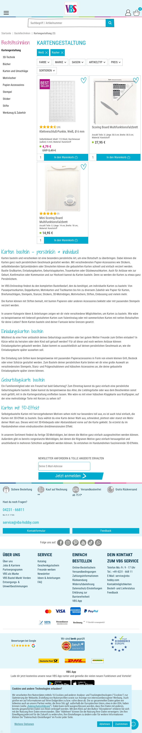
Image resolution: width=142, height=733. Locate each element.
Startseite (6, 33)
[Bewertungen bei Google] (23, 643)
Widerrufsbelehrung (83, 584)
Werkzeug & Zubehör (14, 112)
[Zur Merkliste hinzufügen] (84, 80)
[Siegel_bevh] (73, 645)
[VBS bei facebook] (60, 542)
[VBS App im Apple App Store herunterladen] (83, 683)
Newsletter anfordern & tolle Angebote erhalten (71, 458)
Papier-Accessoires (13, 85)
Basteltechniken (22, 33)
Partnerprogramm (13, 569)
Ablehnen (104, 724)
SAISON (76, 62)
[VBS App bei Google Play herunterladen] (59, 683)
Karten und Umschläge (15, 71)
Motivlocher (9, 78)
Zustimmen (121, 724)
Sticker (6, 98)
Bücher (7, 64)
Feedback (105, 530)
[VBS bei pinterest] (75, 542)
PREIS (114, 62)
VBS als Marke (11, 573)
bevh (73, 638)
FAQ (40, 582)
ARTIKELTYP (95, 62)
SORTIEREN (45, 70)
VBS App (77, 601)
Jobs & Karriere (11, 565)
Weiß (41, 52)
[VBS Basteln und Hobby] (71, 8)
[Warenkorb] (136, 12)
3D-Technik (9, 57)
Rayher (56, 52)
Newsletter (44, 573)
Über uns (8, 561)
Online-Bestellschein (83, 567)
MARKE (59, 62)
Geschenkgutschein (48, 565)
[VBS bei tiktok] (90, 542)
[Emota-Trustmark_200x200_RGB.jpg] (120, 643)
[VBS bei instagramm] (67, 542)
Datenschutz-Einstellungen (87, 588)
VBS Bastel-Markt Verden (17, 578)
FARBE (42, 62)
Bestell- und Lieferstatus (121, 588)
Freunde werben (47, 569)
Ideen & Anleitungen (49, 578)
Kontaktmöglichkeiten (119, 584)
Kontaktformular (36, 530)
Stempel (7, 92)
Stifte (6, 105)
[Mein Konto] (128, 12)
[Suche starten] (110, 23)
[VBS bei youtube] (83, 542)
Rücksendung (79, 580)
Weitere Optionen (24, 724)
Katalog (42, 561)
